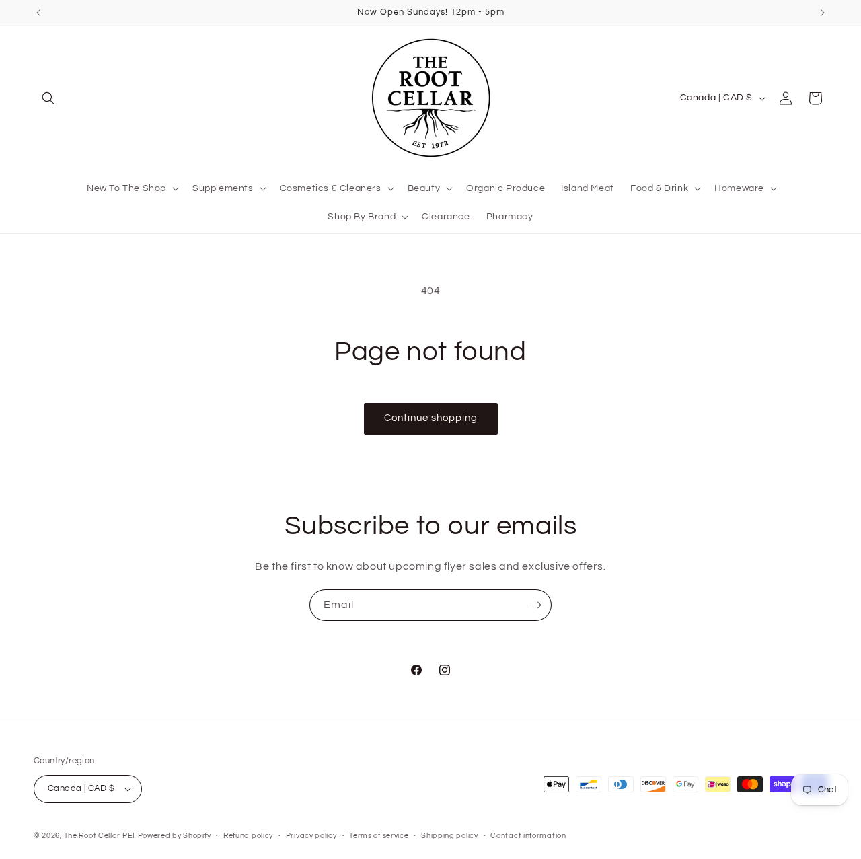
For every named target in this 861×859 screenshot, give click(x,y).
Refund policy (248, 835)
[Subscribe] (536, 605)
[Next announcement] (822, 13)
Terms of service (378, 835)
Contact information (528, 835)
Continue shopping (431, 418)
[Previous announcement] (38, 13)
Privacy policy (311, 835)
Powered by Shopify (174, 835)
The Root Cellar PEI (99, 835)
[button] (48, 98)
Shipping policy (449, 835)
